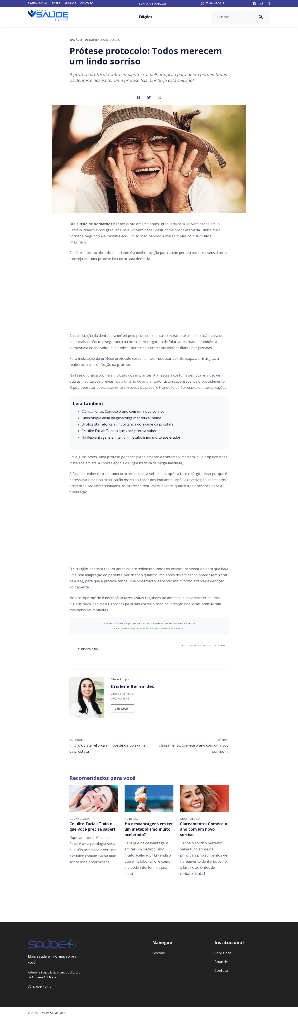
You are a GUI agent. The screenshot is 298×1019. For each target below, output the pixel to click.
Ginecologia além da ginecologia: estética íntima (121, 418)
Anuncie (70, 3)
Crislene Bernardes (132, 686)
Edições (145, 16)
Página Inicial (37, 3)
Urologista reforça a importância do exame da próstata (127, 424)
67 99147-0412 (215, 3)
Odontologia (110, 40)
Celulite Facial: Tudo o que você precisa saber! (120, 430)
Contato (86, 3)
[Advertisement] (149, 298)
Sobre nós (222, 953)
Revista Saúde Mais (53, 1013)
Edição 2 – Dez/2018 (83, 40)
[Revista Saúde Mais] (52, 15)
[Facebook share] (138, 97)
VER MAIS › (122, 708)
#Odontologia (88, 649)
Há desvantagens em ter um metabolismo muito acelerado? (131, 437)
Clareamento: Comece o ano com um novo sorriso (123, 411)
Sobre (56, 3)
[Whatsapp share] (159, 97)
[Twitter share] (149, 97)
